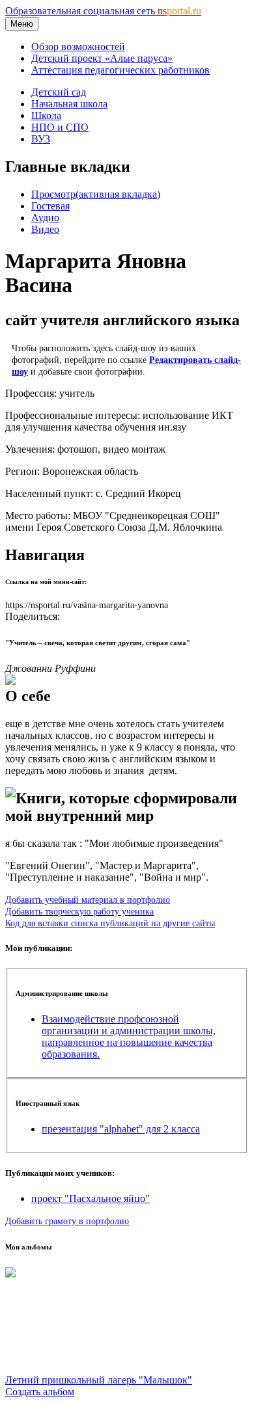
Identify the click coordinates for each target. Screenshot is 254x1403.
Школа (46, 115)
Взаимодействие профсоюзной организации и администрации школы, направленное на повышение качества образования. (129, 1036)
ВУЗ (40, 138)
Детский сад (58, 92)
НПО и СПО (60, 127)
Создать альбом (39, 1391)
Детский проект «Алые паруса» (102, 58)
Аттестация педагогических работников (120, 69)
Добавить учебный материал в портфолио (87, 899)
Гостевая (50, 205)
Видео (45, 229)
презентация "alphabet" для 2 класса (121, 1128)
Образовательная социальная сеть (103, 10)
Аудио (45, 217)
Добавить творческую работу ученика (79, 911)
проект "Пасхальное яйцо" (90, 1198)
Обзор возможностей (78, 46)
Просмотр (95, 194)
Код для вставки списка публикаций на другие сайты (110, 923)
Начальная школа (69, 103)
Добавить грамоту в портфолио (67, 1221)
